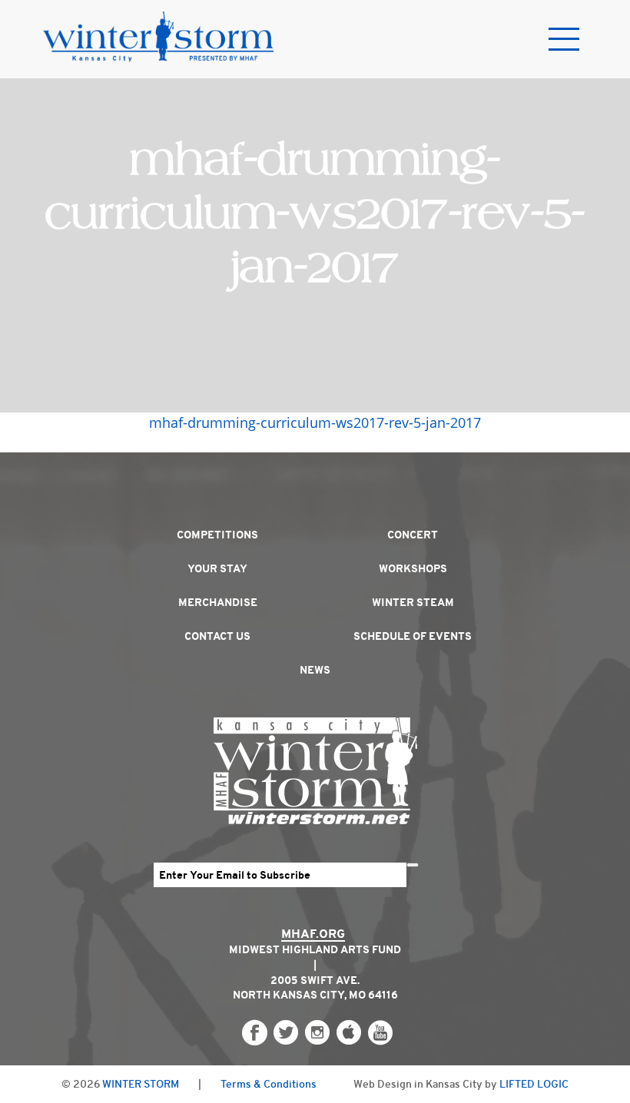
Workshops (413, 568)
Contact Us (217, 636)
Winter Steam (413, 602)
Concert (412, 534)
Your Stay (217, 568)
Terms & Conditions (268, 1084)
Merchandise (217, 602)
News (315, 669)
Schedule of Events (412, 636)
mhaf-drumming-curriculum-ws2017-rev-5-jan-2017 (315, 422)
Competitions (217, 534)
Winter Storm (140, 1084)
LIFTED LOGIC (534, 1084)
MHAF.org (313, 934)
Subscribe (412, 865)
